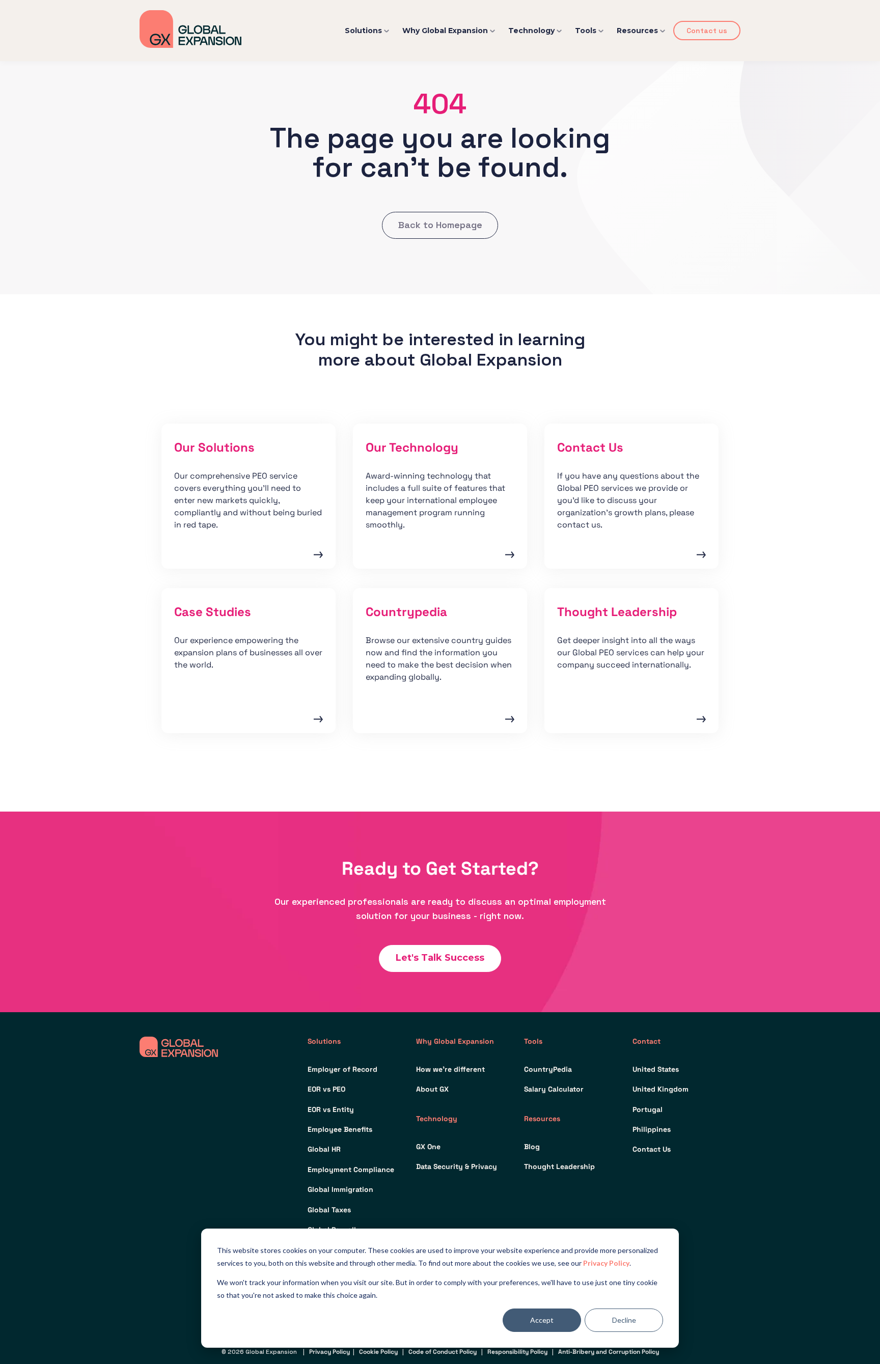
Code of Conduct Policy (442, 1352)
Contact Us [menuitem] (651, 1149)
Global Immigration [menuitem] (340, 1189)
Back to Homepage (440, 225)
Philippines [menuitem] (651, 1129)
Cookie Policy (378, 1352)
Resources (637, 30)
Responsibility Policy (517, 1352)
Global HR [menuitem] (324, 1149)
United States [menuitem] (655, 1069)
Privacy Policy (606, 1263)
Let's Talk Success (440, 957)
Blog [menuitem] (532, 1146)
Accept (542, 1320)
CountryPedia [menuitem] (548, 1069)
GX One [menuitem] (428, 1146)
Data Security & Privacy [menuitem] (456, 1166)
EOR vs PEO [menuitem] (326, 1089)
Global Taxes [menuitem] (329, 1209)
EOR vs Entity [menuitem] (331, 1109)
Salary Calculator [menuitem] (554, 1089)
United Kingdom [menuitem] (660, 1089)
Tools (585, 30)
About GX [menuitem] (432, 1089)
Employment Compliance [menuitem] (351, 1169)
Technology (531, 30)
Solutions (363, 30)
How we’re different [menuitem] (450, 1069)
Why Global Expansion (445, 30)
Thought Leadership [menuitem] (559, 1166)
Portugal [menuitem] (647, 1109)
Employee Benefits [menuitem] (340, 1129)
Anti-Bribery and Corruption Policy (608, 1352)
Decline (624, 1320)
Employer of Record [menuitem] (342, 1069)
